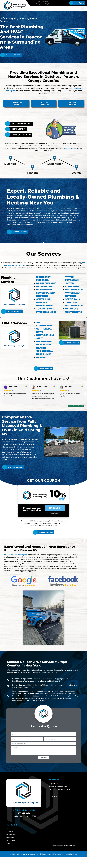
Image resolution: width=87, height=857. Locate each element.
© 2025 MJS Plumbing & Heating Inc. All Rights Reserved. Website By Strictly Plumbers (43, 854)
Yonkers (53, 698)
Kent (59, 685)
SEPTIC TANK (72, 299)
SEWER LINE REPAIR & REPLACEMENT (44, 302)
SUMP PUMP (72, 286)
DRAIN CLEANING (46, 283)
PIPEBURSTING (44, 289)
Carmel (53, 685)
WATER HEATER (74, 289)
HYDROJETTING (45, 286)
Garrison (38, 685)
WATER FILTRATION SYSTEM (72, 280)
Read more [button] (7, 401)
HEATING (41, 348)
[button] (82, 8)
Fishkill (35, 679)
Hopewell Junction (46, 679)
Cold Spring (29, 685)
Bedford (36, 696)
